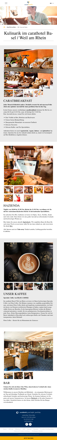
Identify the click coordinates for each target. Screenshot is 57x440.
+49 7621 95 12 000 (29, 419)
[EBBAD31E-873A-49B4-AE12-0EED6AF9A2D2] (28, 262)
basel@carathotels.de (28, 421)
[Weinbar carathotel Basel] (28, 375)
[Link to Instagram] (30, 424)
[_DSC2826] (49, 286)
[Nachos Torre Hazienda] (49, 190)
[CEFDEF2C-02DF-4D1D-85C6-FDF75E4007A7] (18, 286)
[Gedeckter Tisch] (39, 93)
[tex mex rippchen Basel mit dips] (8, 198)
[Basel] (28, 351)
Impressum (29, 429)
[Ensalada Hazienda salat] (28, 198)
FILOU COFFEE (23, 298)
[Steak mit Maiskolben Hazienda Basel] (39, 190)
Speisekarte (27, 222)
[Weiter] (54, 22)
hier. (11, 226)
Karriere (5, 429)
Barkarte (34, 398)
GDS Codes (11, 429)
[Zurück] (2, 22)
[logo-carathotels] (28, 3)
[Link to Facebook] (26, 424)
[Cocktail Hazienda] (18, 198)
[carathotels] (4, 27)
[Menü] (5, 3)
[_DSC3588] (39, 286)
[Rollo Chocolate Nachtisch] (18, 190)
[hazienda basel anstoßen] (28, 190)
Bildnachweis (18, 429)
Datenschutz (35, 429)
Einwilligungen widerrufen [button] (37, 431)
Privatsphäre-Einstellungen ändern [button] (47, 429)
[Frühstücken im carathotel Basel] (28, 93)
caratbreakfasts (31, 110)
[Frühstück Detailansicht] (28, 69)
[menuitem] (5, 3)
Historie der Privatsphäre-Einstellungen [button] (22, 431)
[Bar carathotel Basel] (18, 375)
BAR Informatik (36, 434)
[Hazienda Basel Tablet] (28, 165)
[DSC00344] (28, 286)
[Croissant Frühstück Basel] (18, 93)
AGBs (24, 429)
